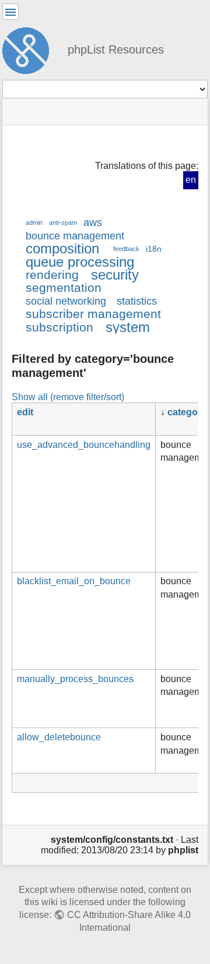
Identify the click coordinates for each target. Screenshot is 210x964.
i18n (154, 248)
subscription (59, 327)
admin (34, 222)
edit (25, 412)
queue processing (80, 262)
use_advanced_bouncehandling (83, 445)
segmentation (64, 287)
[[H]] (30, 49)
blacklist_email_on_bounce (74, 581)
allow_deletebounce (59, 737)
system (128, 327)
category (186, 412)
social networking (66, 301)
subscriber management (93, 313)
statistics (137, 301)
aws (92, 222)
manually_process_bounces (75, 679)
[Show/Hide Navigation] (10, 11)
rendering (52, 274)
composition (62, 248)
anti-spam (63, 222)
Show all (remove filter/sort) (68, 396)
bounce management (75, 236)
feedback (126, 248)
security (115, 275)
